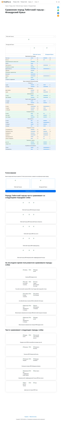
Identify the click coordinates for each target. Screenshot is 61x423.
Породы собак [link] (16, 1)
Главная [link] (6, 5)
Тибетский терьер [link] (19, 5)
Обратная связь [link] (32, 416)
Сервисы (30, 1)
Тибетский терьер (37, 54)
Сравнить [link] (26, 5)
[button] (31, 206)
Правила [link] (26, 416)
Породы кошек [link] (24, 1)
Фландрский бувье (49, 54)
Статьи (36, 1)
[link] (31, 206)
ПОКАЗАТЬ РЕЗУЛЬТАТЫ (30, 191)
